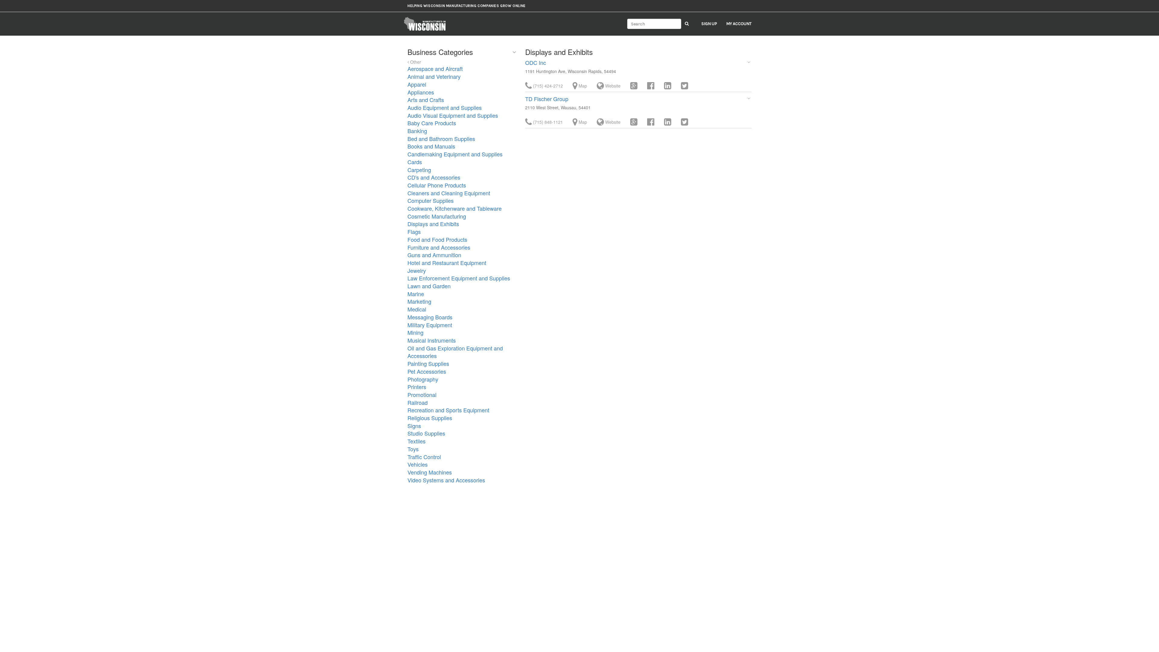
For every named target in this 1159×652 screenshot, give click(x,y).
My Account (739, 23)
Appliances (420, 92)
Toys (413, 449)
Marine (415, 294)
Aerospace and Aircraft (435, 68)
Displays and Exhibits (433, 224)
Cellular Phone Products (436, 185)
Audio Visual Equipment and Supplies (452, 115)
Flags (414, 231)
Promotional (421, 394)
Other (415, 62)
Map (582, 86)
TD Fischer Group (546, 99)
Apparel (416, 84)
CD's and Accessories (433, 177)
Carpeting (419, 170)
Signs (414, 426)
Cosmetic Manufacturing (436, 216)
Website (612, 86)
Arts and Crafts (425, 100)
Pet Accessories (426, 371)
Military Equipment (429, 325)
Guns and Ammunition (434, 255)
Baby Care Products (431, 123)
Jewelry (416, 270)
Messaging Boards (429, 317)
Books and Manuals (431, 146)
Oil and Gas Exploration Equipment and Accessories (455, 352)
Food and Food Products (437, 239)
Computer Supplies (430, 200)
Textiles (416, 441)
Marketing (419, 301)
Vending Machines (429, 472)
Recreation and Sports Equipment (448, 410)
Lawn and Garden (429, 286)
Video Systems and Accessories (446, 480)
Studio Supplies (426, 433)
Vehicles (417, 464)
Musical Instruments (431, 340)
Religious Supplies (429, 418)
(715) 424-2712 (547, 86)
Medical (416, 309)
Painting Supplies (428, 363)
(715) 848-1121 (547, 122)
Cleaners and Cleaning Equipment (448, 193)
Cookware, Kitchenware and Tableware (454, 208)
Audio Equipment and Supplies (444, 107)
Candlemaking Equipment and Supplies (455, 154)
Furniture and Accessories (438, 247)
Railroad (417, 402)
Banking (417, 131)
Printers (416, 387)
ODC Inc (535, 62)
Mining (415, 332)
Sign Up (709, 23)
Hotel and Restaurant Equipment (446, 263)
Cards (414, 162)
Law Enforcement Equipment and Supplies (458, 278)
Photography (422, 379)
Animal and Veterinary (434, 76)
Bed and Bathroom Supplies (441, 138)
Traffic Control (424, 457)
